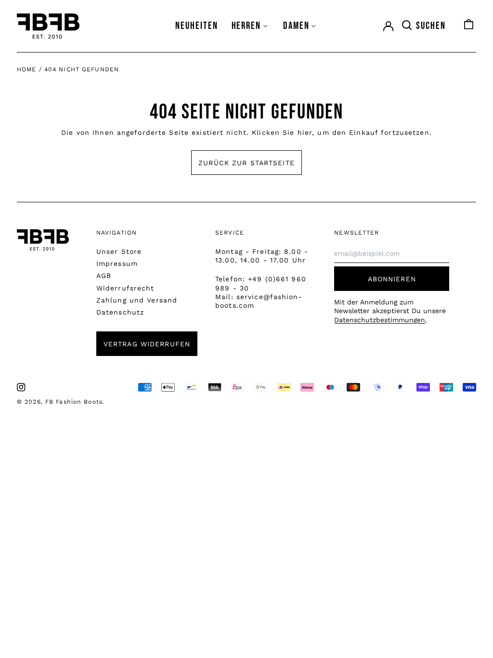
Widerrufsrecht (125, 288)
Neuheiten (196, 26)
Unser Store (119, 251)
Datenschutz (120, 312)
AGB (103, 275)
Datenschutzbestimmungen (379, 320)
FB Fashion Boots (74, 401)
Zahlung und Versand (136, 300)
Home (26, 69)
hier (305, 132)
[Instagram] (21, 387)
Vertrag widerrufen (147, 344)
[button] (423, 26)
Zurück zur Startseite (246, 163)
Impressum (117, 263)
